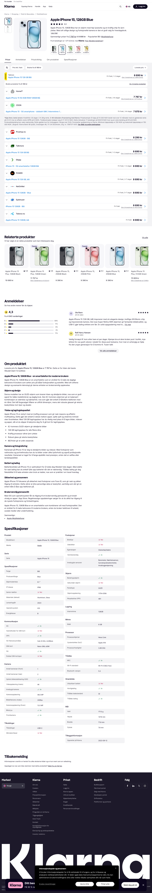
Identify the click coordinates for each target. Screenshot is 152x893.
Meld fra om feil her (55, 766)
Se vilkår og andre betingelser (89, 124)
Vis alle (145, 237)
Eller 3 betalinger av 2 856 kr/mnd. (131, 139)
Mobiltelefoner (107, 37)
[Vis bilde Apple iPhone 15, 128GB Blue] (8, 21)
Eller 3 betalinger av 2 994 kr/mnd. (132, 77)
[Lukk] (115, 868)
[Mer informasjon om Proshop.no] (6, 132)
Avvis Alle (84, 884)
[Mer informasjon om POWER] (6, 173)
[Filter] (6, 67)
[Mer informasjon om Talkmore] (6, 146)
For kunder (8, 1)
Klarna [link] (6, 14)
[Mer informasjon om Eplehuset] (6, 200)
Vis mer (128, 324)
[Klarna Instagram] (145, 785)
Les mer (54, 33)
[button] (128, 6)
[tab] (7, 59)
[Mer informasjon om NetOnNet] (6, 186)
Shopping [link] (15, 14)
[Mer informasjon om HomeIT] (6, 91)
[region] (77, 877)
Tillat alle (105, 884)
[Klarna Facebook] (127, 785)
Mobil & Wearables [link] (27, 14)
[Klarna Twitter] (139, 785)
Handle (37, 6)
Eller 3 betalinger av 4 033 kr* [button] (39, 280)
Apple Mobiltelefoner (15, 518)
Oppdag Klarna (26, 6)
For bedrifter (18, 1)
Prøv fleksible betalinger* (94, 41)
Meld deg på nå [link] (130, 885)
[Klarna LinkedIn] (133, 785)
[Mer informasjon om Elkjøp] (6, 160)
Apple (39, 546)
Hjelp (50, 6)
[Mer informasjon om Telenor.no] (6, 214)
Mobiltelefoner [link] (42, 14)
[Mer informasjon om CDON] (6, 105)
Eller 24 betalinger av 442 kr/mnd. (131, 207)
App (44, 6)
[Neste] (144, 262)
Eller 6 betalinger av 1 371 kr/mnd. (131, 99)
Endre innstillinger (47, 884)
